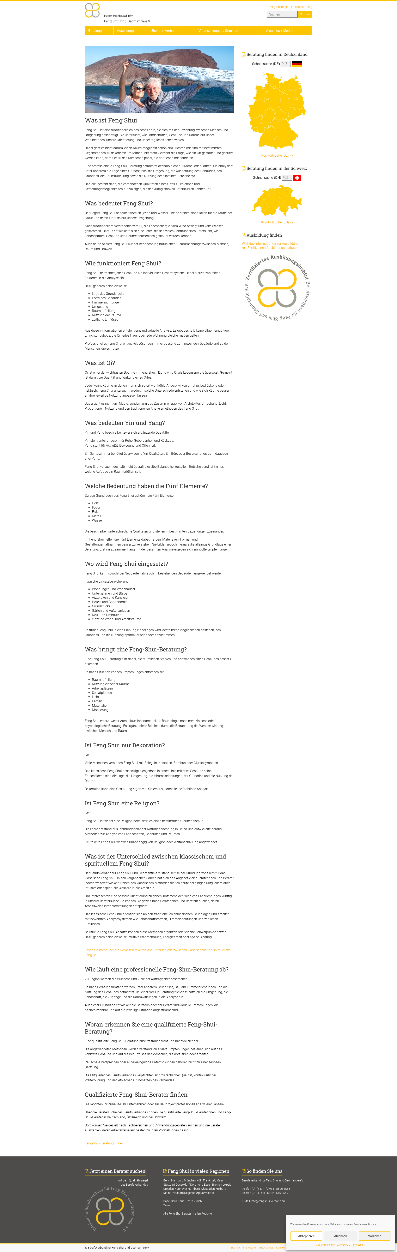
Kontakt (280, 1247)
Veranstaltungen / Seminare (218, 30)
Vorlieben (374, 1236)
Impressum (359, 1244)
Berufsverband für (118, 16)
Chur (181, 1201)
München (190, 1180)
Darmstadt (207, 1192)
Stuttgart (169, 1184)
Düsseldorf (183, 1184)
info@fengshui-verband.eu (268, 1201)
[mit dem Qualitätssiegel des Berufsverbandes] (120, 1188)
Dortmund (196, 1184)
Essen (208, 1184)
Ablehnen (340, 1236)
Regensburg (192, 1192)
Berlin (167, 1180)
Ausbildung (125, 30)
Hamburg (177, 1180)
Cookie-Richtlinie (325, 1244)
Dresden (168, 1188)
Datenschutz (343, 1244)
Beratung (95, 30)
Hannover (181, 1188)
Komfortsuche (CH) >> (277, 222)
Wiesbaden (208, 1188)
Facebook (297, 6)
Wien (166, 1205)
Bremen (217, 1184)
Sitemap (235, 1247)
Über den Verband (164, 30)
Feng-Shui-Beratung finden (104, 1143)
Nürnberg (194, 1188)
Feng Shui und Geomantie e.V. (127, 21)
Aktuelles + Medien (280, 30)
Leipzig (227, 1184)
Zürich (198, 1201)
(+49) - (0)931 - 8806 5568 (273, 1188)
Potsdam (178, 1192)
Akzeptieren (306, 1236)
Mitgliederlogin (279, 6)
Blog (309, 6)
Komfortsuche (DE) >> (277, 155)
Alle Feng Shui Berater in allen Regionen (188, 1213)
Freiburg (220, 1188)
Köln (199, 1180)
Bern (174, 1201)
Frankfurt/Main (213, 1180)
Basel (166, 1201)
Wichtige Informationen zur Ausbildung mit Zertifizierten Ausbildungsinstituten (270, 246)
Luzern (188, 1201)
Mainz (167, 1192)
